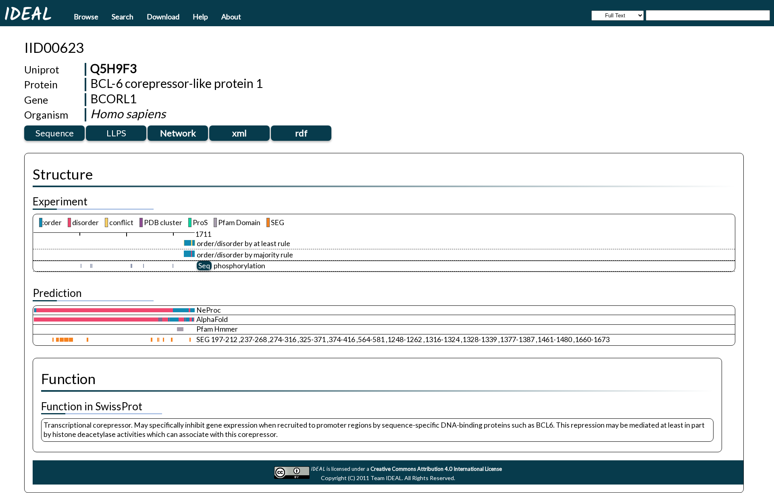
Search (122, 16)
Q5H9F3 (113, 68)
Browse (86, 16)
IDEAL (28, 14)
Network (178, 132)
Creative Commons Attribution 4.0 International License (436, 469)
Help (200, 16)
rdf (301, 132)
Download (163, 16)
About (231, 16)
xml (239, 132)
